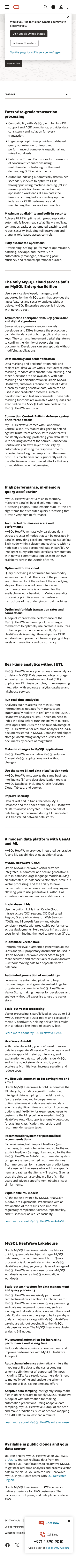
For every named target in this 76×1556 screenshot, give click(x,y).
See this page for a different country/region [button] (35, 52)
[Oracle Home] (16, 7)
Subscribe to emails (15, 1532)
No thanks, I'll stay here (24, 43)
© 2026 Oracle (12, 1520)
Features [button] (10, 93)
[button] (7, 7)
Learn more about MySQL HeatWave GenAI (33, 1033)
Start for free (13, 63)
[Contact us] (69, 7)
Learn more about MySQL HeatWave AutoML (35, 1221)
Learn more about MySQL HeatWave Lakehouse (37, 1422)
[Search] (45, 7)
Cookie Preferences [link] (15, 1526)
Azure (12, 1459)
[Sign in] (61, 7)
